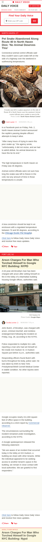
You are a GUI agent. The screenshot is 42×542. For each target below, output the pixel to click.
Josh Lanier (10, 122)
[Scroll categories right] (40, 10)
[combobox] (16, 20)
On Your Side (32, 10)
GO (34, 21)
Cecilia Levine (11, 323)
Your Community (20, 10)
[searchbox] (18, 21)
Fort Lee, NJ (8, 254)
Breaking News (6, 10)
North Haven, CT (10, 33)
